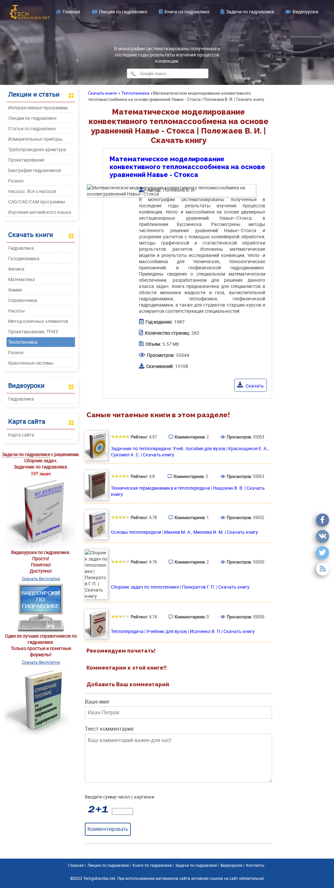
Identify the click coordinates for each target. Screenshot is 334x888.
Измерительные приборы (35, 139)
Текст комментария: (110, 728)
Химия (15, 290)
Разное (15, 181)
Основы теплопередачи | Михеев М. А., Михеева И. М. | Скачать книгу (184, 532)
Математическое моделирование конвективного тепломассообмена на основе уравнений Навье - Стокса (187, 167)
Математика (21, 279)
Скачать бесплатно (41, 578)
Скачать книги (102, 93)
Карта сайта (21, 435)
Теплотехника (23, 342)
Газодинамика (23, 258)
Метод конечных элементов (38, 321)
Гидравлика (21, 248)
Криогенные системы (30, 363)
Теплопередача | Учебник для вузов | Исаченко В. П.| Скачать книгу (183, 631)
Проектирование (26, 160)
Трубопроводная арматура (37, 149)
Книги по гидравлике (186, 11)
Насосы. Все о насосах (32, 191)
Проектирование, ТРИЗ (33, 331)
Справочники (22, 300)
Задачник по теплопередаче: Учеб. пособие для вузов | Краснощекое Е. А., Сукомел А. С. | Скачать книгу (190, 451)
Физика (16, 269)
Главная (71, 11)
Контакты (255, 865)
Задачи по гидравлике (250, 11)
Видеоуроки (305, 11)
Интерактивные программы (38, 107)
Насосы (16, 311)
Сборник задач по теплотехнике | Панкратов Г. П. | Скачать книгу (180, 587)
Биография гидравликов (34, 170)
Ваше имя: (97, 701)
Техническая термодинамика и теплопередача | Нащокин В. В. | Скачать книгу (188, 491)
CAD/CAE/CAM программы (36, 201)
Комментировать (107, 829)
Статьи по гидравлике (32, 128)
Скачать (254, 386)
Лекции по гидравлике (123, 11)
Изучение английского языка (39, 212)
